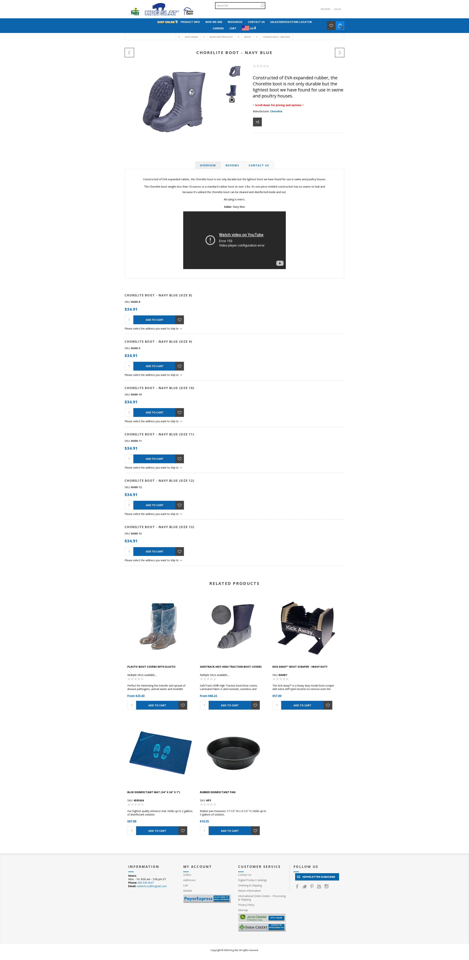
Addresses (189, 880)
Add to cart (154, 319)
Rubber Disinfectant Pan (217, 792)
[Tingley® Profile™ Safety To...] (129, 52)
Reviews (232, 165)
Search (262, 5)
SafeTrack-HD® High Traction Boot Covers (231, 666)
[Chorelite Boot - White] (339, 52)
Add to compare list (257, 122)
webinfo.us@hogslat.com (152, 886)
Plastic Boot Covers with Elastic (151, 666)
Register (325, 9)
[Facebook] (297, 886)
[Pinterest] (311, 886)
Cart (185, 885)
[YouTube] (319, 886)
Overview (208, 165)
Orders (187, 874)
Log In (337, 9)
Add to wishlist (179, 319)
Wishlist (187, 890)
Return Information (249, 890)
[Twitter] (304, 886)
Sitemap (243, 910)
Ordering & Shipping (250, 885)
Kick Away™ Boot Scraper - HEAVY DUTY (299, 666)
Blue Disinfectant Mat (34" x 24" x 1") (153, 792)
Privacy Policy (246, 905)
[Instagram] (326, 886)
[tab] (208, 165)
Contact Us (259, 165)
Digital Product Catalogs (252, 880)
